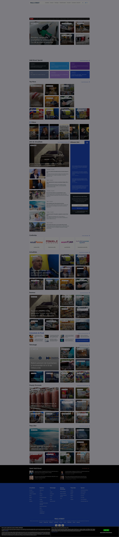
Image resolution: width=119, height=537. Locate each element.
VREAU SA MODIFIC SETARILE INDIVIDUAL (106, 532)
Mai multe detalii (6, 530)
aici (42, 533)
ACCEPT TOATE (106, 530)
